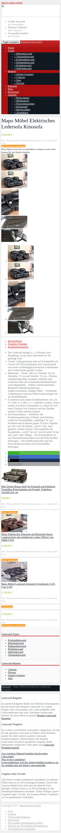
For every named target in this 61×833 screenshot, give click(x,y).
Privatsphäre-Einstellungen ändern (25, 823)
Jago (10, 678)
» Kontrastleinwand (24, 59)
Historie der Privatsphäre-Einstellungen (28, 825)
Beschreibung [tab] (15, 341)
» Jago (17, 80)
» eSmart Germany (24, 74)
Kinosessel (13, 92)
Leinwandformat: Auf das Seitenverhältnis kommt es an (29, 762)
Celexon (12, 669)
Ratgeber (12, 86)
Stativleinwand (15, 652)
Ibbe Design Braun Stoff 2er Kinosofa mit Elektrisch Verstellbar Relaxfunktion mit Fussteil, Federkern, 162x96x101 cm (28, 489)
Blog (10, 89)
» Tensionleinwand (24, 56)
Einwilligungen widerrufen (21, 828)
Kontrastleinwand (17, 640)
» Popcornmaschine (24, 103)
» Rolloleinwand (22, 65)
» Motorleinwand (23, 53)
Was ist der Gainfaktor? (13, 759)
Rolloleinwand (15, 649)
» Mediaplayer (21, 100)
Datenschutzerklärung (19, 817)
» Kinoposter (21, 106)
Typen (11, 50)
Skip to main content (11, 2)
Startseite (6, 686)
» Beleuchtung (21, 97)
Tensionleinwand (17, 655)
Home (11, 47)
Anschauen (7, 606)
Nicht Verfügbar (9, 512)
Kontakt (12, 814)
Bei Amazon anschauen (13, 146)
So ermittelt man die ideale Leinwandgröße (23, 765)
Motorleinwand (16, 643)
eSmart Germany (16, 675)
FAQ (10, 811)
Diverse (12, 672)
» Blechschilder (22, 109)
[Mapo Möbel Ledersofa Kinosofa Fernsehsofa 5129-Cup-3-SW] (14, 581)
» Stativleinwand (23, 68)
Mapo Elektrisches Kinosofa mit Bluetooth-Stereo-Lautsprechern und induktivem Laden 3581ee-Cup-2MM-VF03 (27, 537)
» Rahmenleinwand (24, 62)
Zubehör (12, 95)
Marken (12, 71)
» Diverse (19, 83)
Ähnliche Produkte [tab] (17, 344)
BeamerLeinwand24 (31, 42)
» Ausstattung (21, 112)
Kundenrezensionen (18, 347)
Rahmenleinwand (17, 646)
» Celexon (19, 77)
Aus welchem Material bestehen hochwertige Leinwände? (24, 755)
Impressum (13, 820)
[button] (13, 453)
